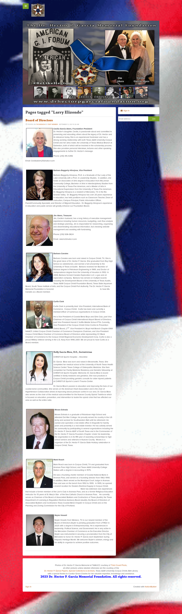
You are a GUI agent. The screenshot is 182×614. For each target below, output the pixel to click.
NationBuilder (151, 586)
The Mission (40, 124)
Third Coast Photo (119, 565)
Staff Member (53, 124)
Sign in (28, 586)
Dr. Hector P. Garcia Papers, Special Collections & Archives (69, 571)
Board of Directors (39, 120)
